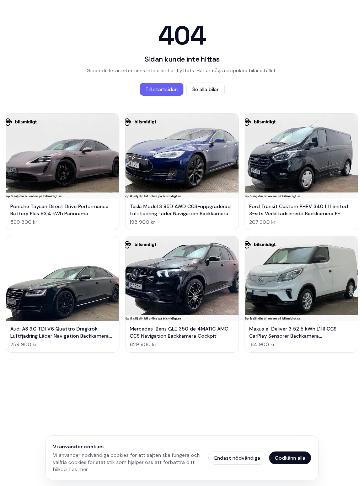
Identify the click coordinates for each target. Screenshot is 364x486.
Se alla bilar (205, 89)
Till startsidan (161, 89)
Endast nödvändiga (237, 458)
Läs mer (78, 469)
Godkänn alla (290, 458)
